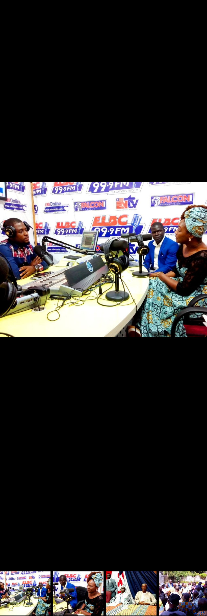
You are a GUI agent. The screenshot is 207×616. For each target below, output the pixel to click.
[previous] (9, 300)
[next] (198, 300)
